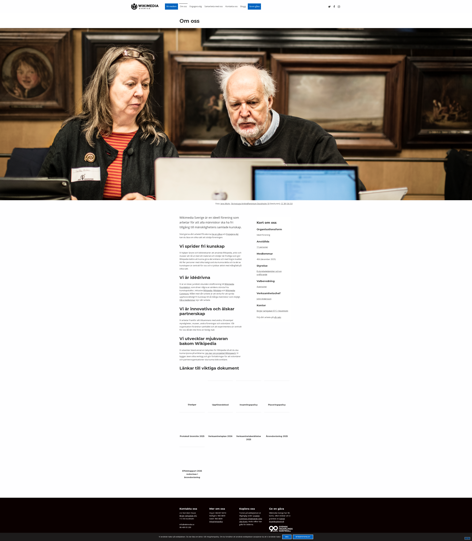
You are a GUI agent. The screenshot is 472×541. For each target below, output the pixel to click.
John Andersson (264, 298)
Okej (287, 537)
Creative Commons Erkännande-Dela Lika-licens (250, 519)
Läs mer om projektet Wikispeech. (220, 353)
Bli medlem (171, 6)
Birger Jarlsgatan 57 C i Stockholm (272, 311)
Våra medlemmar (187, 300)
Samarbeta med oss (214, 6)
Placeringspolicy (277, 405)
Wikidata (217, 290)
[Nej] (467, 538)
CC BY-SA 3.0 (287, 203)
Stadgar (192, 405)
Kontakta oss (231, 6)
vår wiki (277, 317)
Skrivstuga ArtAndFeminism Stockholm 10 (250, 203)
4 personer (262, 286)
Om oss (183, 6)
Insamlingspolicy (249, 405)
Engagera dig (196, 6)
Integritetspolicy (216, 521)
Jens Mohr (225, 203)
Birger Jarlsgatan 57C (188, 516)
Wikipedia (207, 290)
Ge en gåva (254, 6)
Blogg (243, 6)
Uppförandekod (220, 405)
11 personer (262, 247)
